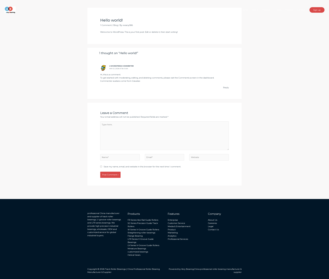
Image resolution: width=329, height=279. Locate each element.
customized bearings (138, 252)
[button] (272, 10)
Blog (279, 10)
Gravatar (136, 81)
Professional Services (178, 239)
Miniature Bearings (137, 248)
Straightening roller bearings (141, 232)
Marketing (173, 232)
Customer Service (176, 223)
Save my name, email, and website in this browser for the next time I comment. (142, 166)
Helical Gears (134, 255)
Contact (301, 10)
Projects (289, 10)
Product (172, 229)
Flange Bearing (135, 236)
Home (244, 10)
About (255, 10)
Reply (226, 87)
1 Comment (106, 25)
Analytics (172, 236)
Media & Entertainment (179, 226)
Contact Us (213, 229)
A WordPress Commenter (121, 66)
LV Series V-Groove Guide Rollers (143, 245)
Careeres (212, 223)
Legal (210, 226)
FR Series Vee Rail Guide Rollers (143, 220)
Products (266, 10)
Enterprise (173, 220)
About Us (212, 220)
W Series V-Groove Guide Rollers (143, 229)
